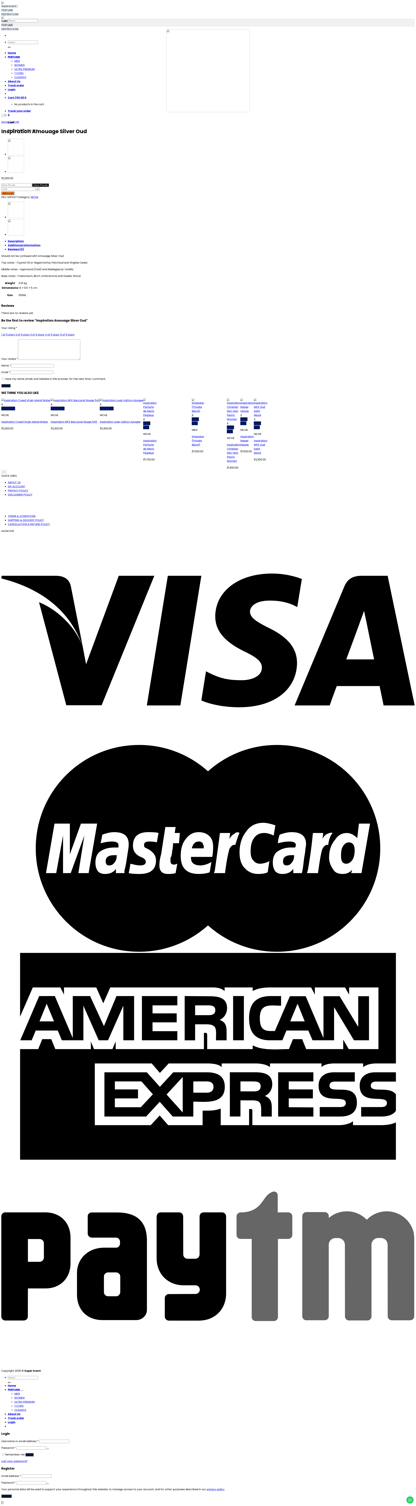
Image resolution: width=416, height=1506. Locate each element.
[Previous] (2, 115)
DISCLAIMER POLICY (20, 495)
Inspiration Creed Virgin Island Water (24, 422)
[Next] (5, 115)
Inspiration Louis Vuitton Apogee (120, 422)
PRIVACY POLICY (18, 490)
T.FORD (19, 73)
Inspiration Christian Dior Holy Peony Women (233, 453)
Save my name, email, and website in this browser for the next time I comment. (55, 379)
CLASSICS (20, 77)
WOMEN (19, 65)
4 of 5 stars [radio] (52, 335)
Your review (9, 359)
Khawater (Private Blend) (198, 441)
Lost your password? (14, 1461)
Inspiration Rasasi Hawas (247, 441)
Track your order (19, 111)
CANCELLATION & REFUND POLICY (29, 524)
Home (12, 53)
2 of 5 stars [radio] (22, 335)
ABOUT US (14, 482)
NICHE (15, 122)
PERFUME (14, 57)
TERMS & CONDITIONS (22, 516)
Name (6, 365)
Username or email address (20, 1441)
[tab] (211, 241)
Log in (29, 1454)
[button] (26, 404)
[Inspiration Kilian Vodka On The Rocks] (16, 171)
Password (8, 1448)
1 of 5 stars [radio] (8, 335)
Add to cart (8, 193)
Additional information (24, 245)
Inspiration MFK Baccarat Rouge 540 (74, 422)
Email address (11, 1476)
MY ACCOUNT (16, 486)
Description (16, 241)
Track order (16, 85)
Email (5, 372)
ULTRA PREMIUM (24, 69)
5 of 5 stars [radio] (67, 335)
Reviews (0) (16, 249)
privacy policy (215, 1489)
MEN (17, 61)
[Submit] (9, 47)
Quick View (8, 408)
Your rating (9, 328)
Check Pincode (40, 185)
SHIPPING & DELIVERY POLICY (26, 520)
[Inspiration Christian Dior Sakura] (16, 154)
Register (6, 1496)
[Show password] (47, 1448)
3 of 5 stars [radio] (37, 335)
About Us (14, 81)
